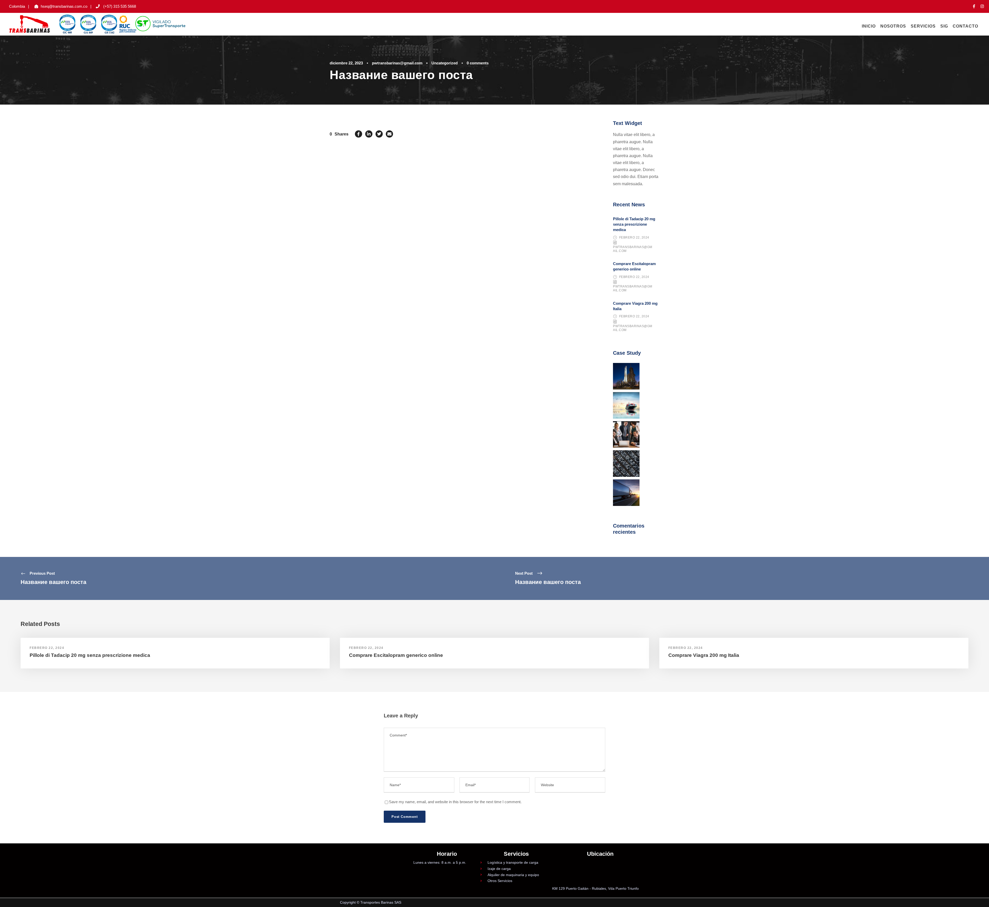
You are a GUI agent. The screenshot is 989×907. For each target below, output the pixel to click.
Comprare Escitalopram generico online (396, 655)
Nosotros (893, 26)
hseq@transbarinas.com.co (64, 6)
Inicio (869, 26)
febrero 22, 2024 (634, 237)
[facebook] (974, 6)
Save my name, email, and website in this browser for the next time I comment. (455, 802)
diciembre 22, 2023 (346, 63)
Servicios (923, 26)
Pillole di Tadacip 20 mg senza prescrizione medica (634, 224)
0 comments (478, 63)
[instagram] (982, 6)
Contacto (965, 26)
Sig (944, 26)
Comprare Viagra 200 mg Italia (703, 655)
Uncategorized (444, 63)
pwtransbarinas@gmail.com (397, 63)
